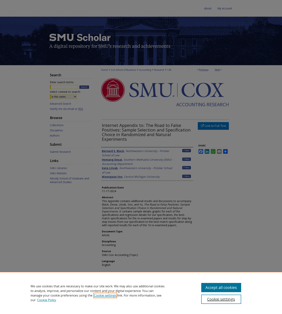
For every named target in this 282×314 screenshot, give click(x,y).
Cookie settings (105, 295)
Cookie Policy (46, 300)
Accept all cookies (221, 287)
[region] (141, 293)
